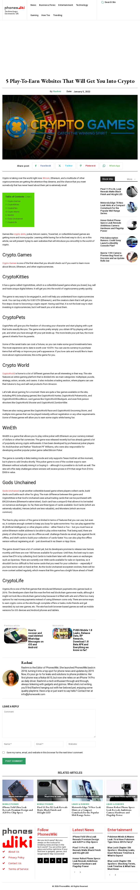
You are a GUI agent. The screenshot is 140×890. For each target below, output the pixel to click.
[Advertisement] (70, 46)
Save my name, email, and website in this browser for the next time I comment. (45, 752)
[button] (108, 2)
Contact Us (14, 863)
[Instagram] (46, 860)
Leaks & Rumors (80, 804)
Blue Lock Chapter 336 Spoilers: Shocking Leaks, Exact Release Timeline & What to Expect (121, 851)
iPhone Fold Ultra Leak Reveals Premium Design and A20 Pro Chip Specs (17, 810)
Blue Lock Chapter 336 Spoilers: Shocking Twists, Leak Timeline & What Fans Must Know (121, 865)
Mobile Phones (10, 804)
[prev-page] (75, 872)
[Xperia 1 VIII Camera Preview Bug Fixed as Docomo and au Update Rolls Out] (132, 256)
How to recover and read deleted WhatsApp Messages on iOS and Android (36, 639)
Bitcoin (46, 178)
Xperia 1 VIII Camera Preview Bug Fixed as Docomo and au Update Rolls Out (112, 257)
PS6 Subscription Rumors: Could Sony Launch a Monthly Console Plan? (110, 242)
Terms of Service (18, 869)
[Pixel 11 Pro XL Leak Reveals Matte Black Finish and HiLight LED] (132, 191)
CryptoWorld (8, 373)
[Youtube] (65, 860)
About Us (13, 851)
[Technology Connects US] (17, 838)
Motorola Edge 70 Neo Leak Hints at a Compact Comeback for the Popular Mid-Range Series (112, 208)
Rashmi (57, 91)
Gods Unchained (10, 491)
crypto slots (20, 234)
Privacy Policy (16, 857)
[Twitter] (58, 860)
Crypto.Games (9, 263)
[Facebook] (40, 860)
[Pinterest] (52, 860)
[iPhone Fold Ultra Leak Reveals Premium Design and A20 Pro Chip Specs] (17, 790)
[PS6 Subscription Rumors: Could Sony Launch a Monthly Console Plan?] (132, 241)
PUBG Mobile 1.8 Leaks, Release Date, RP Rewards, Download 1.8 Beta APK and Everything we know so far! (82, 640)
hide (28, 197)
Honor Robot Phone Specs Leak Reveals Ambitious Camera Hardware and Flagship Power (112, 225)
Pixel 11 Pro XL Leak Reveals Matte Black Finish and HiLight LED (111, 192)
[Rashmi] (10, 678)
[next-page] (80, 872)
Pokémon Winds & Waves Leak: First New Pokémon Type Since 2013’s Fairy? (121, 839)
